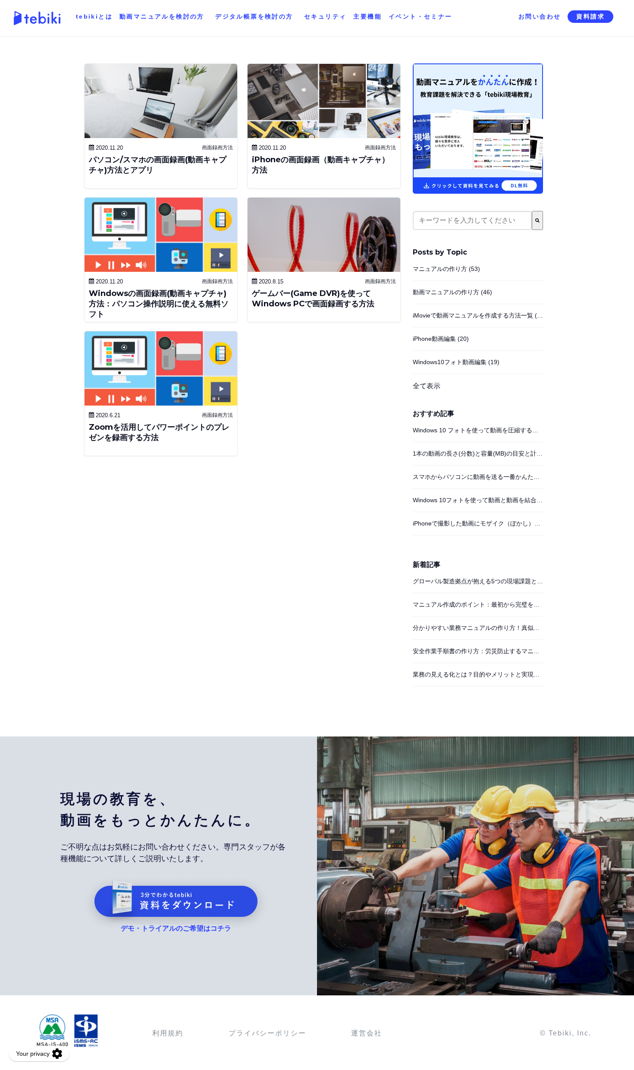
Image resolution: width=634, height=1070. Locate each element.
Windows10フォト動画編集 (456, 362)
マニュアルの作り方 (446, 268)
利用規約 (167, 1033)
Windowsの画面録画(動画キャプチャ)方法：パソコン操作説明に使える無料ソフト (159, 304)
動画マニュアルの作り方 (452, 292)
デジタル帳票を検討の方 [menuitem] (254, 16)
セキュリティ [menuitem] (325, 16)
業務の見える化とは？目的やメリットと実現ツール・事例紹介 (497, 674)
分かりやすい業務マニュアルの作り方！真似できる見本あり (494, 627)
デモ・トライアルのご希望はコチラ (176, 928)
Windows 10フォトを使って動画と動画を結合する (481, 500)
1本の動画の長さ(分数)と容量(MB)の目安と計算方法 (484, 453)
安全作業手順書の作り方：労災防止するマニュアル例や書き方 (497, 651)
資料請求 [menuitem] (590, 16)
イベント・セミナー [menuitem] (420, 16)
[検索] (537, 220)
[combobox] (472, 220)
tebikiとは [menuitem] (94, 16)
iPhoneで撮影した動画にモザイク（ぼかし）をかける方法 (492, 523)
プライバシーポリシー (267, 1033)
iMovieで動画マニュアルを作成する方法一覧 (479, 315)
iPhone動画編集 (441, 338)
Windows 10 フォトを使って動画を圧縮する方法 (478, 430)
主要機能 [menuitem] (367, 16)
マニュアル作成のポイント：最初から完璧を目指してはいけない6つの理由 (514, 604)
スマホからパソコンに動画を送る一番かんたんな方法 (485, 476)
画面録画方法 (217, 148)
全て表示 (426, 386)
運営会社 (366, 1033)
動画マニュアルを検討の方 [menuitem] (161, 16)
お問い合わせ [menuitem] (539, 16)
